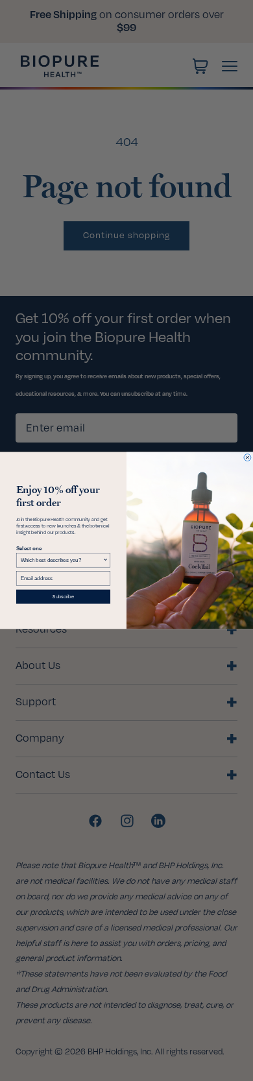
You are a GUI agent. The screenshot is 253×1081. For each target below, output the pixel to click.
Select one (29, 549)
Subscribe (63, 596)
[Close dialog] (247, 457)
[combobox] (62, 560)
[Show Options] (105, 560)
